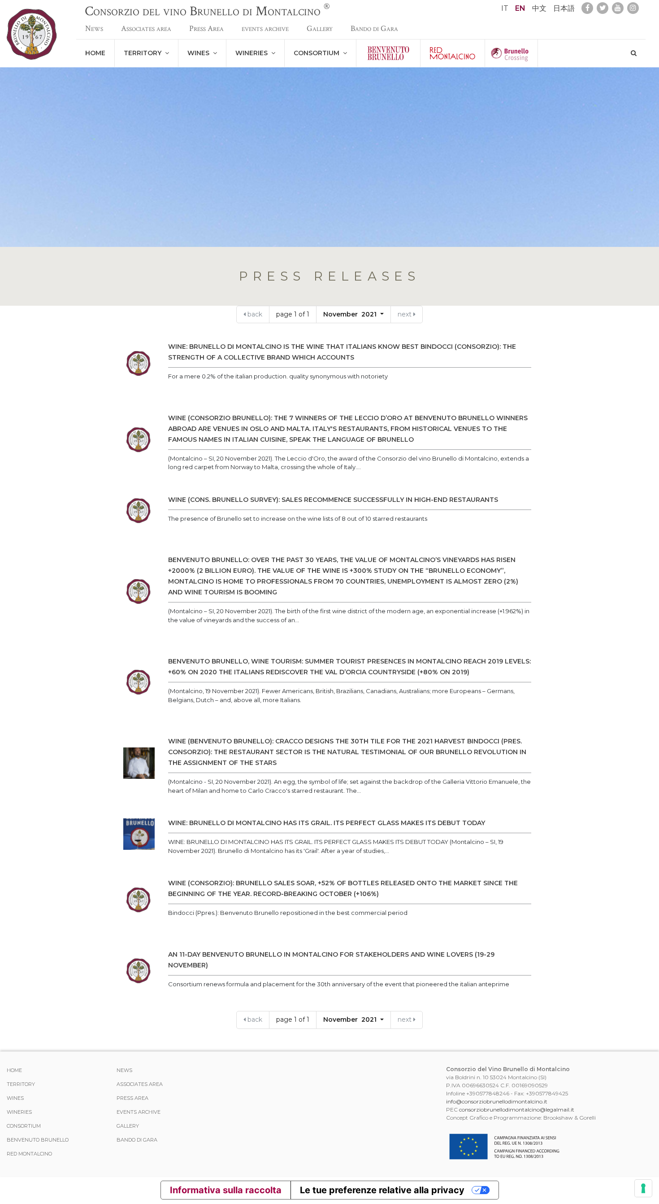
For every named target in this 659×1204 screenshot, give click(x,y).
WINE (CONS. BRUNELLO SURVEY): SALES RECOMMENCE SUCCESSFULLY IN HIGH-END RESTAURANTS (333, 500)
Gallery (320, 28)
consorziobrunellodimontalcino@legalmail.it (516, 1109)
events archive (265, 28)
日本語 (564, 8)
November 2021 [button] (350, 314)
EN (520, 8)
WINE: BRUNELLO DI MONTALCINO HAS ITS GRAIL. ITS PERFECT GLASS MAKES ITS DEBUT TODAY (326, 823)
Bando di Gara (374, 28)
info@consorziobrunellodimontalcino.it (496, 1101)
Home (95, 53)
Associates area (146, 28)
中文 (539, 8)
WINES (200, 53)
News (94, 28)
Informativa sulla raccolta (226, 1190)
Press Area (206, 28)
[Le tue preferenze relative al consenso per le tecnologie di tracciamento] (643, 1188)
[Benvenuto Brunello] (388, 53)
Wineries (253, 53)
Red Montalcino (29, 1154)
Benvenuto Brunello (38, 1140)
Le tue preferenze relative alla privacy (382, 1190)
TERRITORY (144, 53)
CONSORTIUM (318, 53)
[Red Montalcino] (453, 53)
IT (504, 8)
